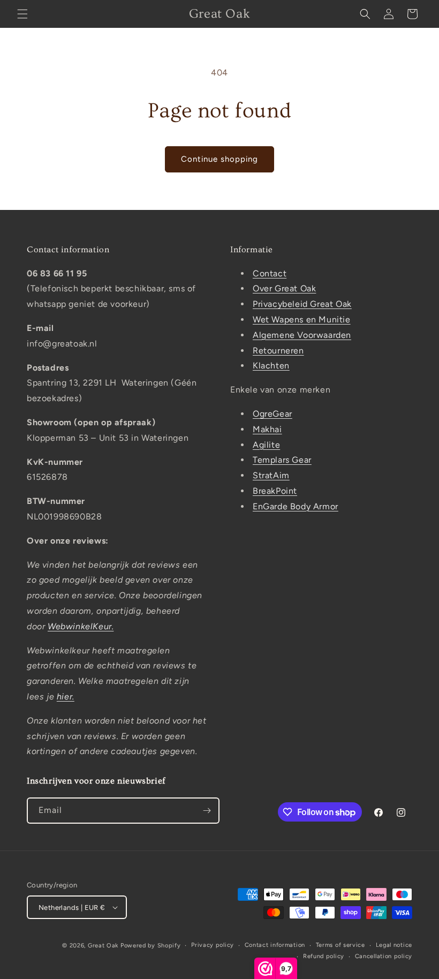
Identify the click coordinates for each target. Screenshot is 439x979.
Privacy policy (212, 945)
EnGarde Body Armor (295, 506)
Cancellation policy (383, 956)
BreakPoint (275, 491)
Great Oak (103, 945)
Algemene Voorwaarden (302, 335)
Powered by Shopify (150, 945)
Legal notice (394, 945)
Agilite (266, 445)
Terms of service (340, 945)
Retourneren (278, 350)
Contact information (275, 945)
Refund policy (323, 956)
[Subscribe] (206, 810)
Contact (269, 273)
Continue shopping (219, 159)
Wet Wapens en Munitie (302, 319)
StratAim (271, 475)
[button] (22, 14)
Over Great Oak (284, 288)
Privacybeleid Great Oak (302, 304)
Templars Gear (282, 460)
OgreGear (272, 414)
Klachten (271, 365)
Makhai (267, 429)
